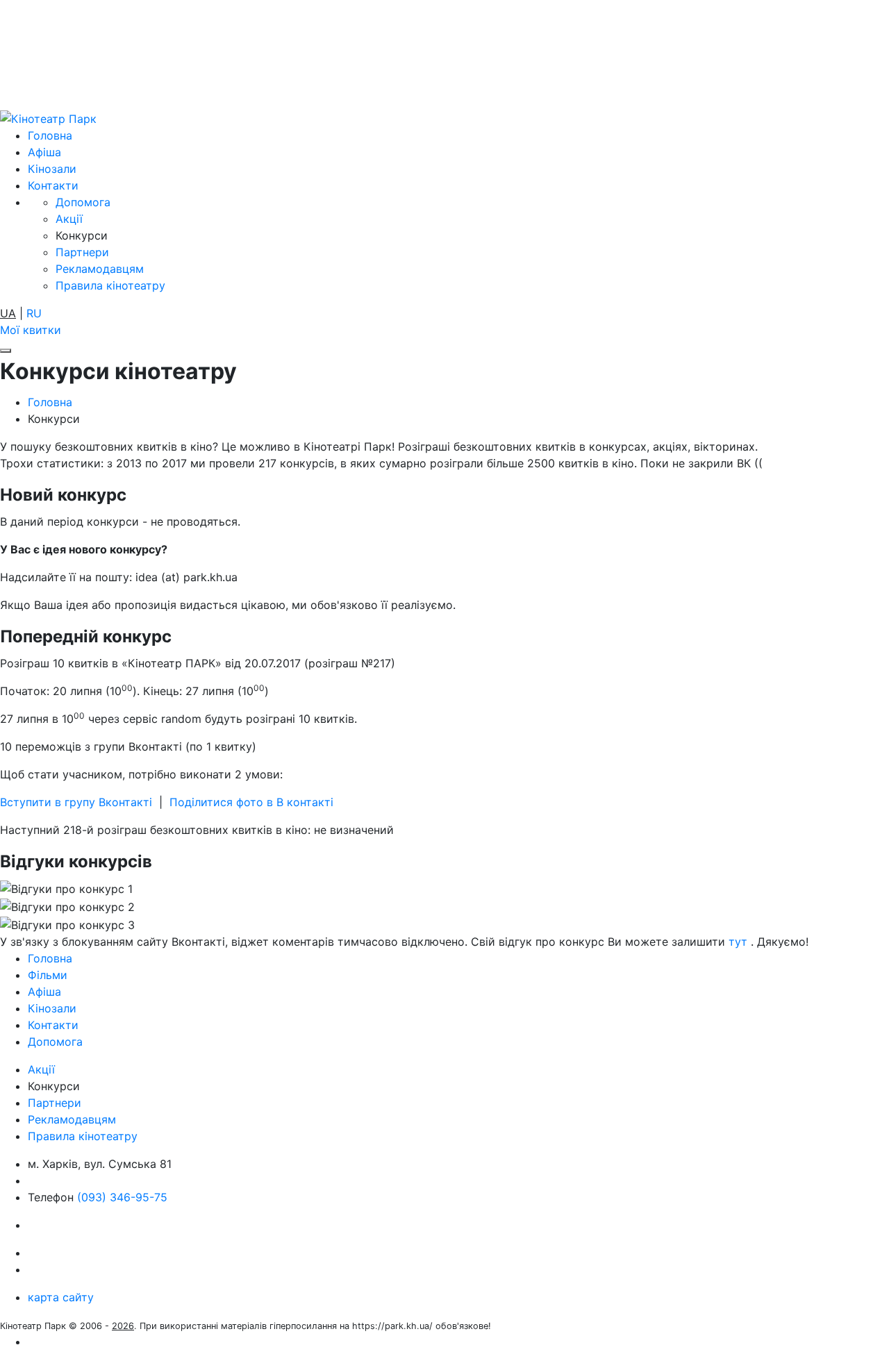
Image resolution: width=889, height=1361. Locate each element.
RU (34, 313)
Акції (69, 219)
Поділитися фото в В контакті (251, 802)
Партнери (82, 252)
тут (738, 942)
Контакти (53, 185)
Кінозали (52, 169)
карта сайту (61, 1297)
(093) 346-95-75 (122, 1197)
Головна (50, 135)
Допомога (83, 202)
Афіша (44, 152)
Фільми (47, 975)
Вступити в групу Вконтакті (76, 802)
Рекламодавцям (100, 269)
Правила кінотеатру (110, 285)
